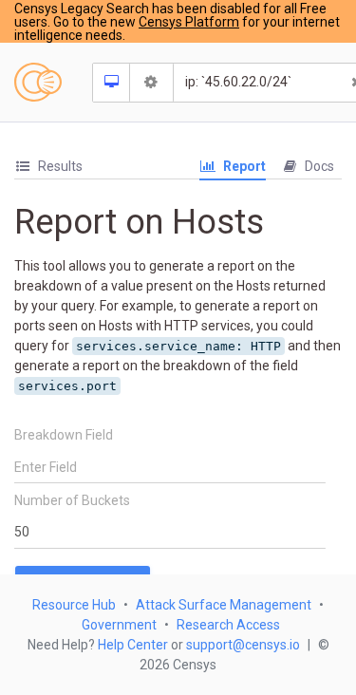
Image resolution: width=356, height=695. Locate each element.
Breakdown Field (63, 434)
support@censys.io (243, 644)
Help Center (133, 644)
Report (243, 166)
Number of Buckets (72, 500)
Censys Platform (189, 21)
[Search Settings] (152, 83)
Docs (318, 166)
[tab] (48, 166)
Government (119, 624)
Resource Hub (74, 604)
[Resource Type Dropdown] (111, 83)
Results (59, 166)
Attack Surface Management (223, 604)
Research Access (228, 624)
